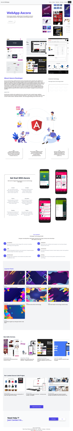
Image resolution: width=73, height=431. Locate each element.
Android (49, 286)
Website (5, 286)
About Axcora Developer (13, 78)
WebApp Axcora (19, 13)
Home (50, 2)
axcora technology (39, 430)
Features (57, 2)
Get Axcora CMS (51, 393)
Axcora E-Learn (29, 393)
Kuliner (5, 320)
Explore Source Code (36, 406)
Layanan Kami (8, 269)
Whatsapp (54, 419)
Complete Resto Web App (41, 357)
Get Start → (10, 21)
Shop (49, 303)
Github (69, 2)
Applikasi (27, 286)
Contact (65, 2)
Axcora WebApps (5, 2)
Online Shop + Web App (24, 357)
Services (61, 2)
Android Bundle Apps (7, 357)
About (53, 2)
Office (27, 303)
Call (62, 419)
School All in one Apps (58, 357)
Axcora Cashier (7, 393)
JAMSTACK (6, 303)
